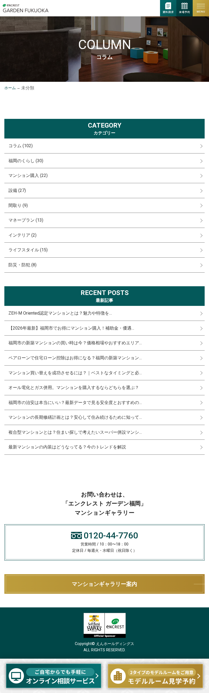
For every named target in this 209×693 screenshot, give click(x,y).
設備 (17, 190)
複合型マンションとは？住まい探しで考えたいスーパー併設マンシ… (75, 432)
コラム (20, 145)
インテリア (22, 235)
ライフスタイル (28, 249)
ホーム (10, 88)
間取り (18, 205)
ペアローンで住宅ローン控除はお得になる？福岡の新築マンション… (75, 357)
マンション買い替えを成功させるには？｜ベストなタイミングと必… (75, 372)
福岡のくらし (25, 160)
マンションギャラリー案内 (104, 584)
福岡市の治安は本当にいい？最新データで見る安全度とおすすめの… (75, 402)
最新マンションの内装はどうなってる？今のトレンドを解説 (67, 447)
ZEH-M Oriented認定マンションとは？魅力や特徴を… (60, 313)
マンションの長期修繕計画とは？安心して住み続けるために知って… (75, 417)
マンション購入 (28, 175)
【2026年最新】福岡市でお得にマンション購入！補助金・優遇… (71, 328)
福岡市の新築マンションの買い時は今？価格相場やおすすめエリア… (75, 342)
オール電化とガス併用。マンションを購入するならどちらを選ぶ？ (73, 387)
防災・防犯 (22, 264)
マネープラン (25, 220)
